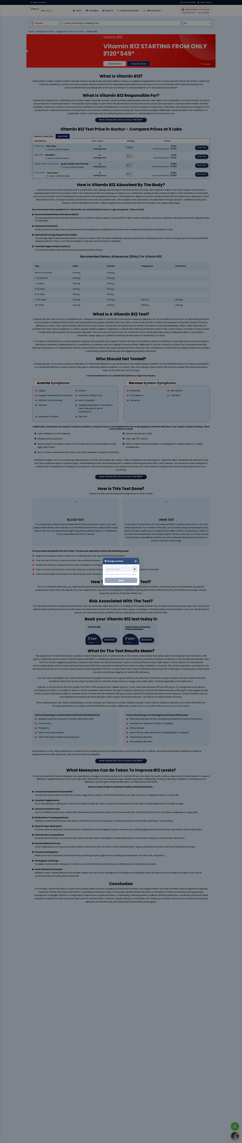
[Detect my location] (134, 569)
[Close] (135, 561)
